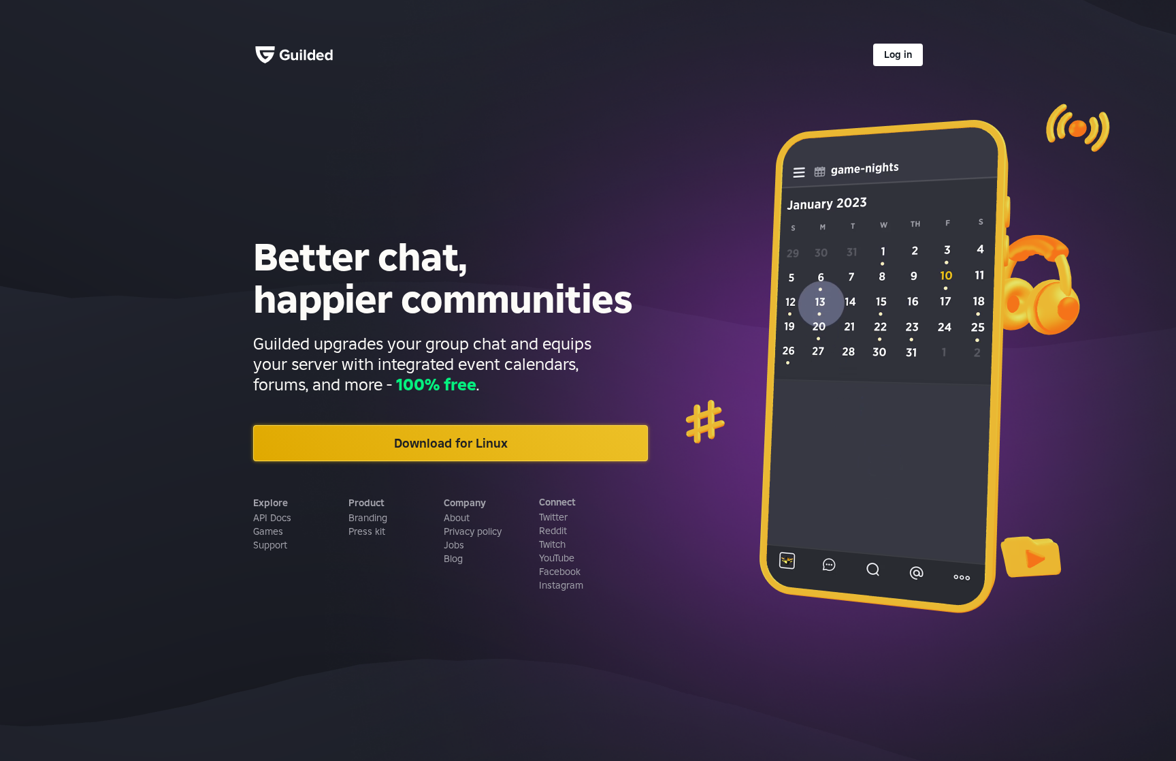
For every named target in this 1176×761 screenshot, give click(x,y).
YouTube (556, 558)
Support (270, 545)
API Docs (272, 517)
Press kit (366, 531)
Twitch (552, 544)
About (457, 517)
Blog (453, 558)
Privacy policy (473, 531)
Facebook (560, 571)
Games (268, 531)
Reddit (553, 530)
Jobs (454, 545)
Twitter (553, 517)
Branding (367, 517)
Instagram (561, 585)
